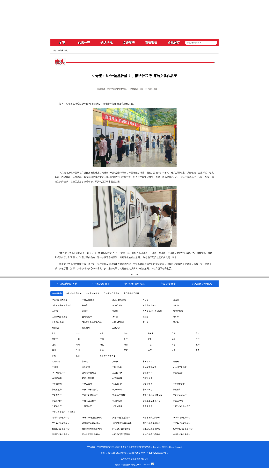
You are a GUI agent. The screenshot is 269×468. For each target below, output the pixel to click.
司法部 (85, 311)
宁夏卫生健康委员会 (151, 401)
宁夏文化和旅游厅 (90, 395)
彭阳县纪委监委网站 (121, 434)
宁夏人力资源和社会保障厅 (63, 412)
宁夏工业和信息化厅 (91, 390)
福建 (174, 339)
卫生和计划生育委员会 (92, 322)
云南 (102, 350)
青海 (54, 356)
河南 (78, 345)
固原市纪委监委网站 (151, 418)
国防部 (176, 300)
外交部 (146, 300)
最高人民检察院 (119, 300)
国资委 (176, 322)
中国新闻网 (147, 361)
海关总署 (56, 328)
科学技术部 (117, 305)
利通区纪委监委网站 (60, 429)
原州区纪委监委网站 (60, 434)
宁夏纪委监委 (179, 384)
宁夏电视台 (178, 373)
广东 (150, 345)
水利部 (115, 317)
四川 (54, 350)
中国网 (55, 367)
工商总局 (116, 328)
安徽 (150, 339)
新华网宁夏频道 (149, 367)
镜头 (61, 50)
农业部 (146, 317)
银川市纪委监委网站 (60, 418)
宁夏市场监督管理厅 (182, 406)
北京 (54, 333)
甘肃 (174, 350)
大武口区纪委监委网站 (122, 423)
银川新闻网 (57, 378)
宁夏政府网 (117, 384)
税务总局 (86, 328)
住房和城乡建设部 (60, 317)
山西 (126, 333)
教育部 (85, 305)
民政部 (55, 311)
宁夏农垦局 (117, 406)
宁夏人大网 (87, 384)
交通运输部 (87, 317)
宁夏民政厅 (117, 390)
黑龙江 (55, 339)
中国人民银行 (118, 322)
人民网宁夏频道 (180, 367)
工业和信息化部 (149, 305)
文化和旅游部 (58, 322)
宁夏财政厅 (57, 395)
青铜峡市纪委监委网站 (92, 429)
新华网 (85, 361)
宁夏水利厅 (57, 401)
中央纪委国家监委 (60, 300)
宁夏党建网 (57, 384)
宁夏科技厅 (147, 390)
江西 (198, 339)
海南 (174, 345)
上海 (78, 339)
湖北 (102, 345)
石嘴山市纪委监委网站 (92, 418)
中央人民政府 (88, 300)
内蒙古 (151, 333)
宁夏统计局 (178, 401)
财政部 (115, 311)
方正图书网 (117, 373)
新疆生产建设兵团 (107, 356)
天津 (78, 333)
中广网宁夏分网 (59, 373)
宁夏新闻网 (147, 373)
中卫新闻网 (117, 378)
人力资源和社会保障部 (152, 311)
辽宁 (174, 333)
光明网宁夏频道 (89, 373)
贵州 (78, 350)
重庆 (198, 345)
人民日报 (56, 361)
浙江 (126, 339)
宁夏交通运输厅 (180, 395)
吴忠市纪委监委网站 (121, 418)
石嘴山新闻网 (88, 378)
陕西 (150, 350)
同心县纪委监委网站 (121, 429)
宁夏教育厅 (178, 390)
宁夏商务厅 (117, 401)
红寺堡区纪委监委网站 (183, 429)
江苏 (102, 339)
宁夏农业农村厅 (89, 401)
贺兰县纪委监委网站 (60, 423)
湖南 (126, 345)
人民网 (115, 361)
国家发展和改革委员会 (61, 305)
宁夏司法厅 (87, 406)
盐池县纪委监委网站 (151, 429)
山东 (54, 345)
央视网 (176, 361)
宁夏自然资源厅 (119, 395)
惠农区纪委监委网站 (151, 423)
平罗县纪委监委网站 (182, 423)
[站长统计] (152, 465)
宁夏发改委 (57, 390)
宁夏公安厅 (57, 406)
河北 (102, 333)
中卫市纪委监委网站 (182, 418)
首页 (55, 50)
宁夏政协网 (147, 384)
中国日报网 (117, 367)
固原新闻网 (147, 378)
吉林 (198, 333)
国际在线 (86, 367)
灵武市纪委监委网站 (91, 423)
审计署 (146, 322)
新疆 (78, 356)
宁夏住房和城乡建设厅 (152, 395)
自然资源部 (178, 311)
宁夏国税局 (147, 406)
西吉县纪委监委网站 (91, 434)
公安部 (176, 305)
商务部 (176, 317)
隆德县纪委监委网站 (151, 434)
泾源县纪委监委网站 (182, 434)
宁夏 (198, 350)
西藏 (126, 350)
